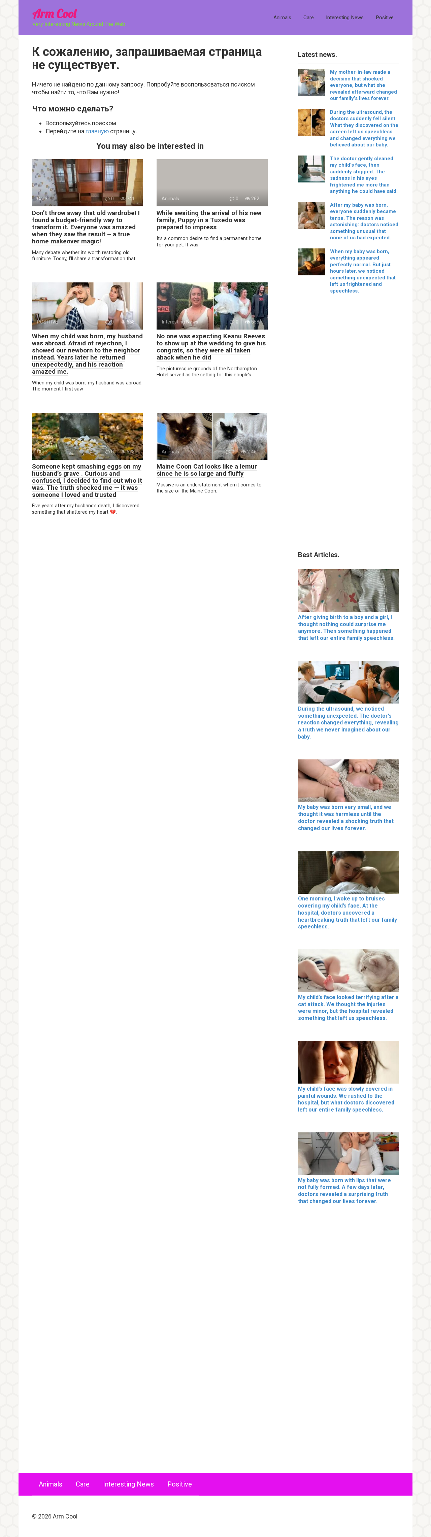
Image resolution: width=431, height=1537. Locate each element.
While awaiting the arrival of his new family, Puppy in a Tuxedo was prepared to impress (209, 220)
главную (97, 131)
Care (308, 17)
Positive (385, 17)
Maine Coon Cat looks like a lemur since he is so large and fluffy (207, 470)
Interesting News (345, 17)
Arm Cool (54, 13)
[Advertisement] (348, 425)
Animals (282, 17)
